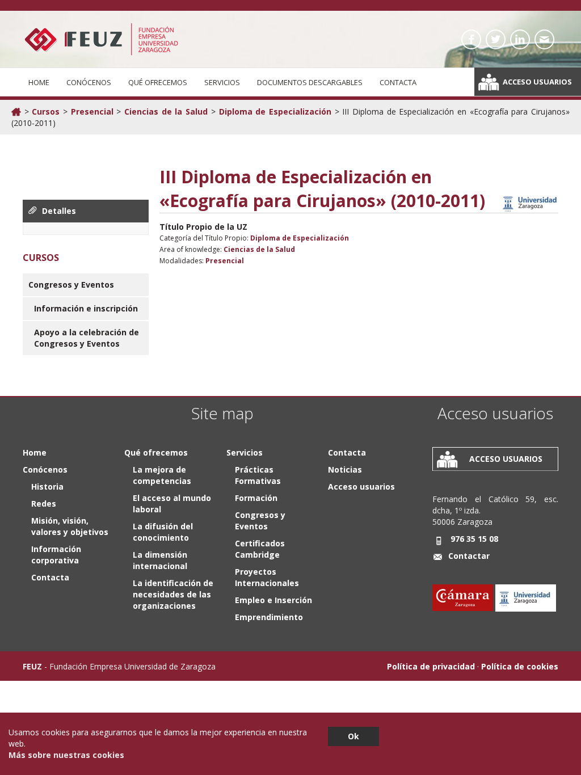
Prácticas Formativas (258, 475)
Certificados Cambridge (260, 549)
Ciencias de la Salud (166, 111)
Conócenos (88, 82)
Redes (43, 503)
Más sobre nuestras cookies (66, 754)
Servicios (222, 82)
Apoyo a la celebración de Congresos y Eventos (86, 338)
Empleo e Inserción (273, 600)
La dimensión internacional (160, 560)
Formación (256, 497)
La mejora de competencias (162, 475)
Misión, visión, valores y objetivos (69, 526)
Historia (47, 486)
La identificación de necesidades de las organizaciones (173, 594)
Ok (353, 736)
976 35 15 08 (474, 538)
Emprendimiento (269, 617)
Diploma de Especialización (275, 111)
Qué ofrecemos (157, 82)
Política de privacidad (431, 666)
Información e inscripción (86, 308)
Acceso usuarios (537, 82)
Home (38, 82)
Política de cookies (519, 666)
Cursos (46, 111)
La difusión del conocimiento (163, 532)
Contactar (469, 555)
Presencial (92, 111)
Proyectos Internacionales (267, 577)
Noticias (345, 469)
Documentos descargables (310, 82)
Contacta (398, 82)
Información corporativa (56, 555)
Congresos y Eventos (71, 284)
